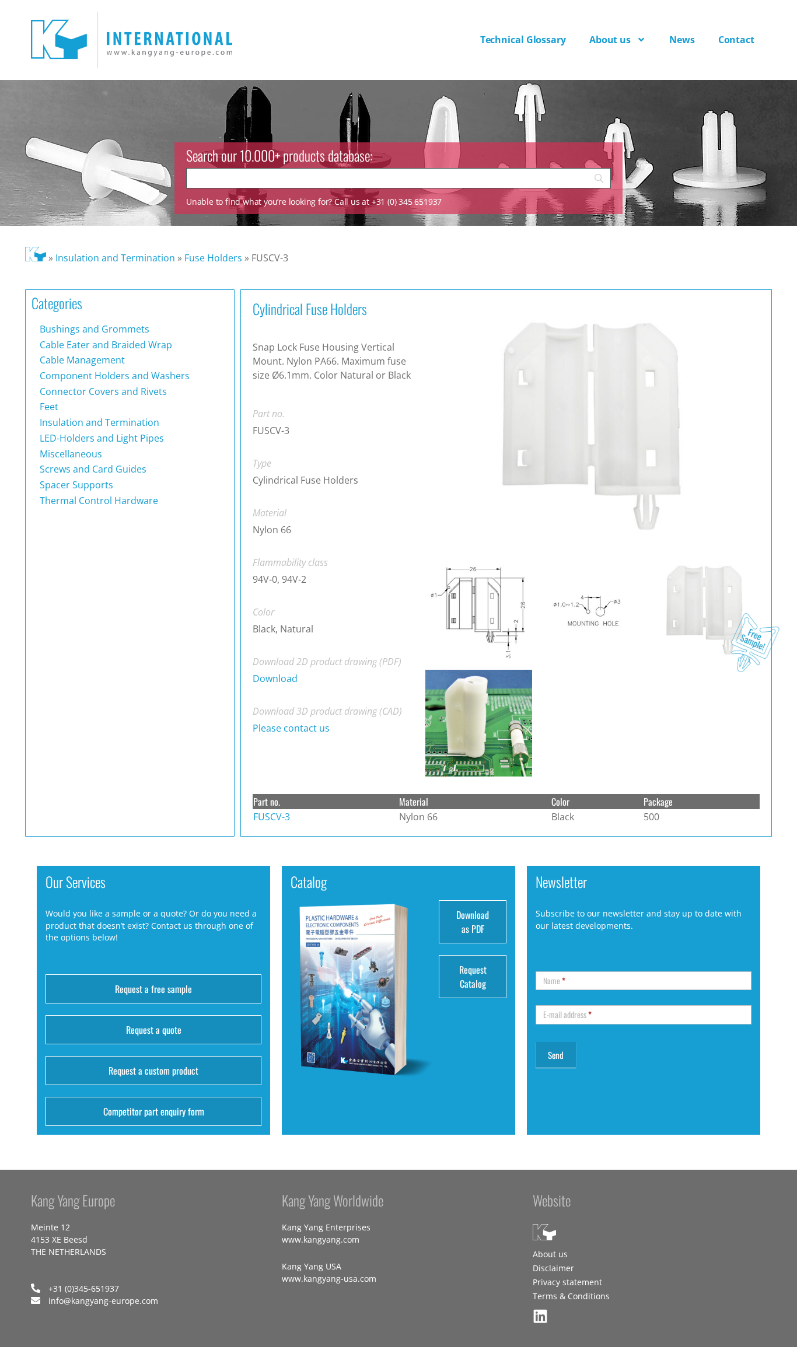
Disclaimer (553, 1268)
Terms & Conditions (571, 1296)
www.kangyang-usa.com (329, 1278)
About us (610, 39)
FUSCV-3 (271, 816)
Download (275, 678)
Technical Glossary (523, 39)
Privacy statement (567, 1282)
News (682, 39)
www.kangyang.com (320, 1239)
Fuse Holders (213, 257)
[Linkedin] (540, 1316)
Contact (736, 39)
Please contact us (291, 728)
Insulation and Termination (115, 257)
